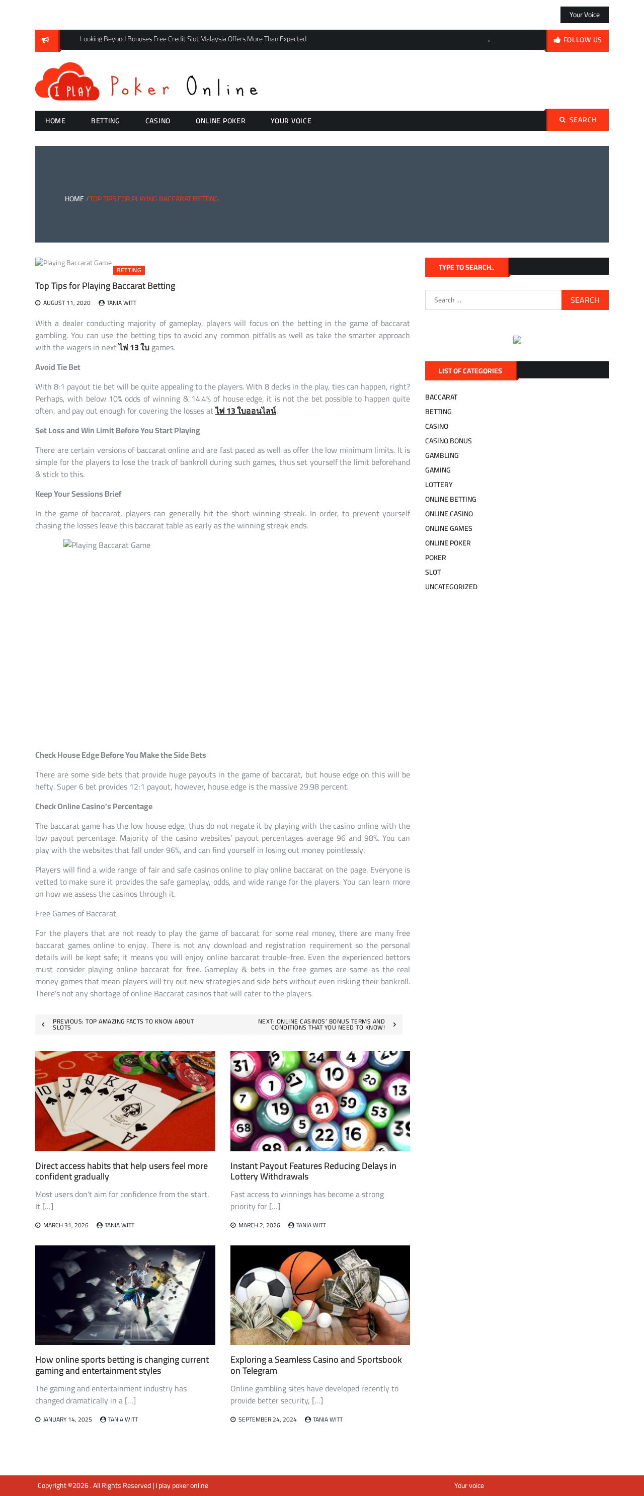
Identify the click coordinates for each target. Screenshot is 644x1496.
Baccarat (441, 397)
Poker (435, 557)
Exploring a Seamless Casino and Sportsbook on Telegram (316, 1365)
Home (55, 120)
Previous (491, 40)
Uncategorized (451, 586)
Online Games (448, 528)
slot (433, 572)
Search (583, 119)
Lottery (439, 484)
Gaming (438, 470)
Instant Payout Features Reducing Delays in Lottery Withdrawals (313, 1171)
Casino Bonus (448, 440)
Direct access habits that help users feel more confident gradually (121, 1171)
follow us (583, 39)
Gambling (442, 455)
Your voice (585, 14)
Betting (105, 120)
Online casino (449, 513)
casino (158, 120)
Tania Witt (121, 302)
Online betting (450, 499)
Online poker (221, 120)
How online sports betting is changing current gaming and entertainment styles (122, 1365)
